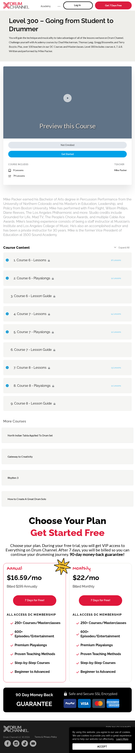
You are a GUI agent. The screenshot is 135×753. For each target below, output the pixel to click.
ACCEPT (102, 746)
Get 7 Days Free (113, 5)
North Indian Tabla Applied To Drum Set (30, 435)
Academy (46, 6)
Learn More (122, 739)
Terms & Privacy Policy (45, 736)
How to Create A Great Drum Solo (27, 498)
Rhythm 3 (13, 477)
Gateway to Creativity (20, 456)
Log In (77, 5)
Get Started (67, 154)
